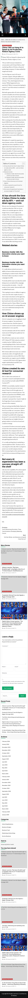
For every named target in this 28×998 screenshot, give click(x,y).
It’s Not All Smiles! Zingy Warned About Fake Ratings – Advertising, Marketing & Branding (13, 731)
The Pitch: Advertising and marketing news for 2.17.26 (13, 718)
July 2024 (4, 797)
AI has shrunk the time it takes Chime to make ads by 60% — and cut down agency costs (14, 168)
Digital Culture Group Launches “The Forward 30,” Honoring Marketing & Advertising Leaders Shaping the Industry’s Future (13, 724)
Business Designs (6, 827)
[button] (2, 35)
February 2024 (6, 811)
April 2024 (5, 806)
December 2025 (6, 747)
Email (17, 666)
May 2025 (4, 767)
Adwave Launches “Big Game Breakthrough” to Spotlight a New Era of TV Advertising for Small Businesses (13, 569)
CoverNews (22, 993)
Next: (15, 537)
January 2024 (5, 814)
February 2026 (6, 741)
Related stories (8, 172)
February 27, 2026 (10, 572)
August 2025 (5, 759)
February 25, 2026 (10, 628)
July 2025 (4, 762)
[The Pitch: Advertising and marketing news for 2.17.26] (14, 915)
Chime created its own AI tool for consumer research (13, 186)
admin (4, 54)
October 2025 (5, 753)
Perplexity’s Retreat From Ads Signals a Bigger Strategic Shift (12, 713)
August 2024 (5, 794)
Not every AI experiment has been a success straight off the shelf (13, 190)
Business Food (6, 830)
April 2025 (5, 770)
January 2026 (5, 744)
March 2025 (5, 773)
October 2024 (5, 788)
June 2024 (4, 800)
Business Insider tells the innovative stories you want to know (15, 174)
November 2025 (6, 750)
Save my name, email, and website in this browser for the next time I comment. (13, 682)
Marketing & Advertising (8, 833)
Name (4, 666)
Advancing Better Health (7, 844)
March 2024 (5, 809)
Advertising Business (7, 45)
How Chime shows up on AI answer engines (13, 182)
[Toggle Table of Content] (22, 163)
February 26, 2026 (10, 598)
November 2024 (6, 785)
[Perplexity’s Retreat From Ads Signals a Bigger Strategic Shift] (14, 584)
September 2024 (6, 791)
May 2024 (4, 803)
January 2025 (5, 779)
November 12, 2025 (12, 54)
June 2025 (4, 764)
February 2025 (6, 776)
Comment (5, 646)
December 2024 (6, 782)
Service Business (6, 836)
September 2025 (6, 756)
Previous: (12, 530)
